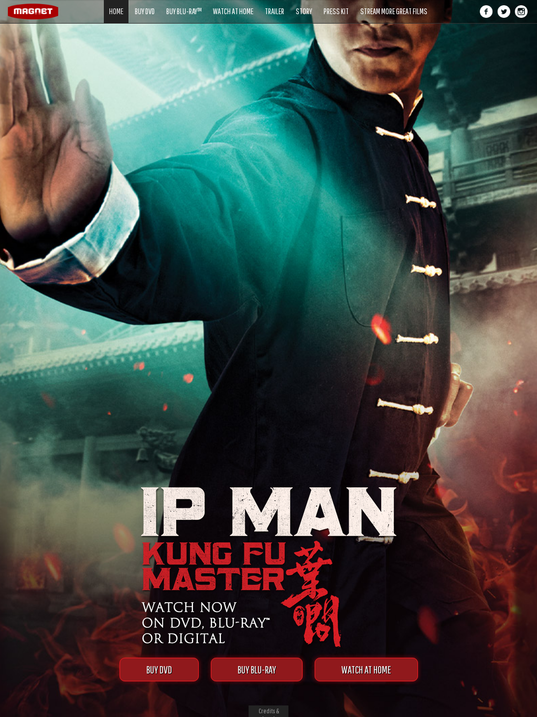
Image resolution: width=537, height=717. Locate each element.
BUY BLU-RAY (257, 670)
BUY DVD (159, 670)
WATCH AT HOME (366, 670)
